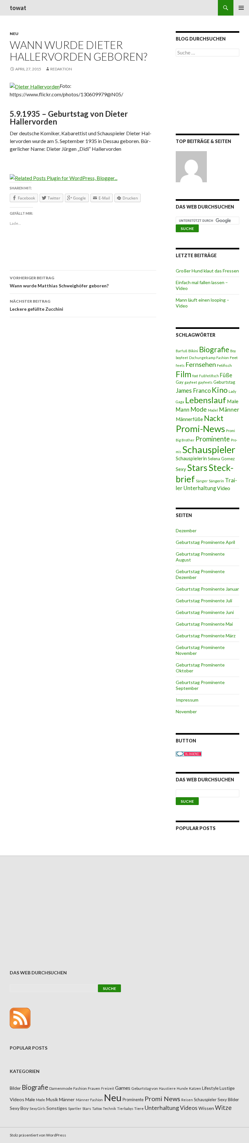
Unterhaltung (200, 488)
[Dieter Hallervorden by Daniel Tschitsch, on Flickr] (35, 86)
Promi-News (200, 428)
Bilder (15, 1088)
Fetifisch (224, 365)
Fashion (222, 357)
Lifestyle (210, 1088)
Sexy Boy (19, 1108)
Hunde (182, 1088)
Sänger (202, 481)
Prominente (213, 439)
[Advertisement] (207, 96)
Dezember (186, 530)
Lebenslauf (205, 400)
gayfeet (190, 382)
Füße (226, 375)
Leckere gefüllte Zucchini (36, 305)
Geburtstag (224, 382)
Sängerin (216, 480)
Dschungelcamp (202, 357)
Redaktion (61, 68)
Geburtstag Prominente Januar (207, 589)
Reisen (187, 1100)
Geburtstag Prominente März (205, 635)
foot (195, 376)
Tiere (139, 1108)
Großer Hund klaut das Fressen (207, 270)
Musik (52, 1099)
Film (183, 374)
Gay (180, 382)
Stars (197, 467)
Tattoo (97, 1108)
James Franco (193, 390)
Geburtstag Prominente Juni (205, 612)
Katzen (195, 1088)
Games (122, 1088)
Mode (198, 409)
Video (223, 488)
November (186, 711)
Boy (233, 351)
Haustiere (167, 1088)
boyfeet (182, 357)
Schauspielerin (191, 458)
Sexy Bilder (228, 1099)
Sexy (181, 469)
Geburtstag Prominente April (205, 542)
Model (213, 410)
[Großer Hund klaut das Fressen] (191, 166)
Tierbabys (125, 1108)
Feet (234, 357)
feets (180, 365)
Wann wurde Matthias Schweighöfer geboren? (59, 281)
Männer (229, 409)
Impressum (187, 700)
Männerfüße (189, 419)
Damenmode (60, 1088)
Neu (14, 33)
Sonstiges (56, 1108)
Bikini (193, 350)
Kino (220, 389)
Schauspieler (208, 449)
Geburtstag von (144, 1088)
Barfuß (181, 351)
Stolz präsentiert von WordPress (38, 1135)
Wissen (206, 1108)
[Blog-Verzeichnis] (189, 753)
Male (232, 401)
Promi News (162, 1098)
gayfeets (205, 382)
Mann (182, 409)
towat (18, 7)
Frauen (94, 1088)
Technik (109, 1108)
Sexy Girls (37, 1108)
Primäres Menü (241, 8)
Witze (223, 1107)
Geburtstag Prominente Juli (204, 600)
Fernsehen (200, 364)
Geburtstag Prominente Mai (204, 624)
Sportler (74, 1108)
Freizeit (107, 1088)
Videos (188, 1107)
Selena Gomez (221, 458)
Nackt (213, 418)
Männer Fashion (89, 1100)
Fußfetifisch (209, 376)
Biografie (214, 349)
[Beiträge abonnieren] (20, 1017)
